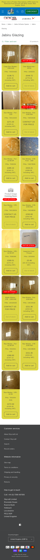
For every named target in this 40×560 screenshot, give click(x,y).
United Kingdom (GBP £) (18, 539)
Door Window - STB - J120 (11, 206)
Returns (7, 482)
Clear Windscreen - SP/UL (29, 67)
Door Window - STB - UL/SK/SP (11, 252)
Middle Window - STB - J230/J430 (10, 298)
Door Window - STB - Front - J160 (29, 159)
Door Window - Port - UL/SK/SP (11, 159)
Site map (7, 462)
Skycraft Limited (22, 554)
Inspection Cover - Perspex (29, 252)
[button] (2, 11)
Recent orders (9, 449)
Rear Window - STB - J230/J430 (29, 344)
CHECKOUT (32, 11)
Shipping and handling (12, 472)
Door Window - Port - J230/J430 (29, 113)
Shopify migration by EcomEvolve (20, 556)
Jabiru (9, 24)
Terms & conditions (11, 467)
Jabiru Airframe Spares (21, 24)
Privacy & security (11, 477)
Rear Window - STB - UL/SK (11, 393)
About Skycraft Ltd (11, 434)
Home (3, 24)
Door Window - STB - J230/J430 (29, 206)
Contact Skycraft (10, 439)
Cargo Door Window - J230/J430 (11, 67)
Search (6, 444)
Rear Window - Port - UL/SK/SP (11, 344)
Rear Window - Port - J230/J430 (29, 298)
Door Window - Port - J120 (11, 113)
